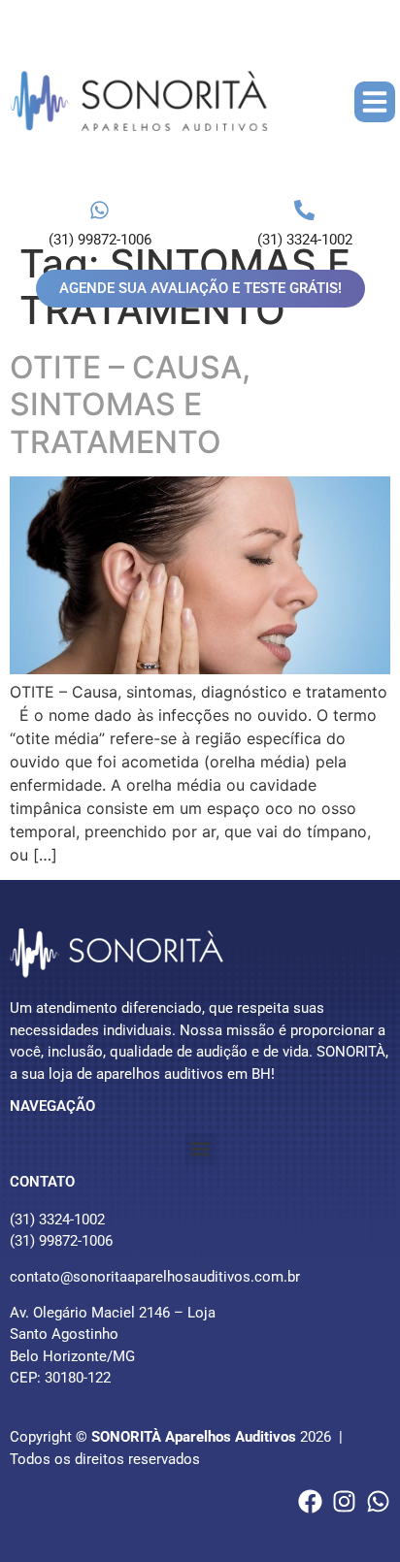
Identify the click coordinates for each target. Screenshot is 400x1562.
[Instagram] (344, 1501)
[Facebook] (310, 1501)
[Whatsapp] (378, 1501)
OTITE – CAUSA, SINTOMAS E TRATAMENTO (130, 404)
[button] (374, 101)
